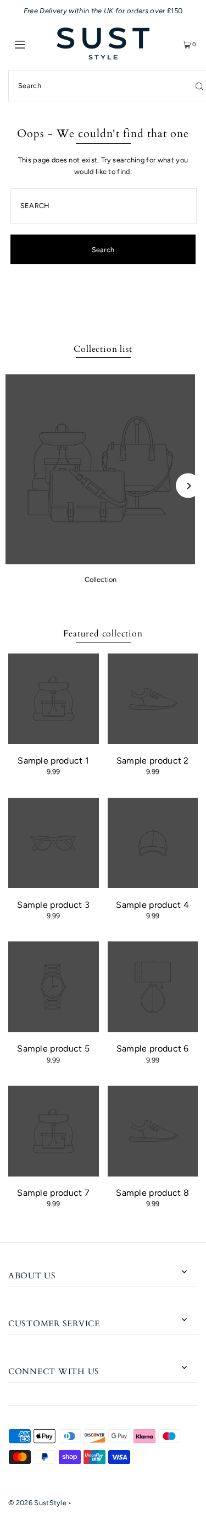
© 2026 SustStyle (37, 1503)
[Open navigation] (32, 43)
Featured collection (102, 634)
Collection (100, 579)
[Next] (188, 485)
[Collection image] (100, 561)
